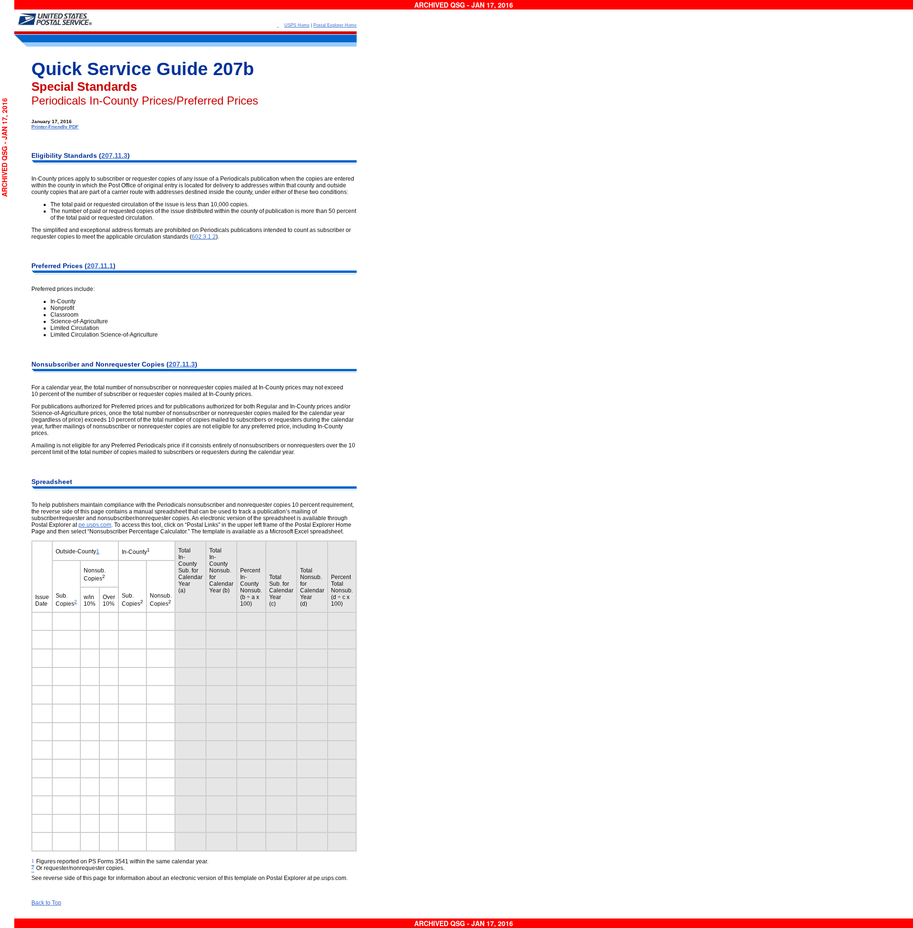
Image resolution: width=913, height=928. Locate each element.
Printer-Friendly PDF (54, 126)
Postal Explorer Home (335, 25)
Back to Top (46, 902)
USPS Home (297, 25)
